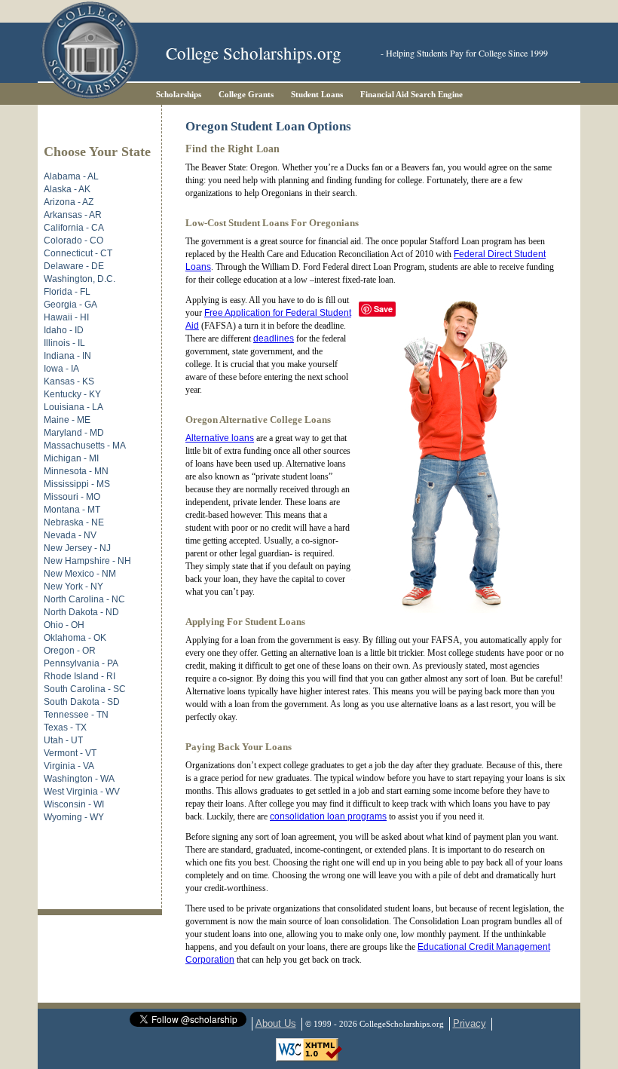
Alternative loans (219, 438)
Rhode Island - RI (79, 676)
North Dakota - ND (81, 612)
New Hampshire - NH (87, 561)
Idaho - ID (64, 330)
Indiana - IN (67, 356)
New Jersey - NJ (77, 548)
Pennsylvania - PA (81, 663)
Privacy (469, 1023)
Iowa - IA (61, 368)
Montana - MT (72, 509)
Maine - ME (67, 420)
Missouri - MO (72, 497)
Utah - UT (63, 740)
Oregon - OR (70, 650)
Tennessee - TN (76, 714)
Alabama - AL (71, 176)
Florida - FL (67, 291)
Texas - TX (65, 727)
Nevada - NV (70, 535)
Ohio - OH (64, 625)
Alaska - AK (67, 189)
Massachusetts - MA (85, 445)
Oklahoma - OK (75, 638)
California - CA (74, 227)
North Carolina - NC (84, 599)
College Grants (246, 94)
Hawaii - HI (66, 317)
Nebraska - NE (74, 522)
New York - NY (73, 586)
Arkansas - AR (73, 215)
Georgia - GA (70, 304)
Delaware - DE (74, 266)
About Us (275, 1023)
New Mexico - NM (80, 573)
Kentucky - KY (72, 394)
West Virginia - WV (82, 791)
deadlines (273, 338)
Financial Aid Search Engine (411, 94)
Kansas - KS (69, 381)
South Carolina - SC (85, 689)
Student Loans (317, 94)
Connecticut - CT (78, 253)
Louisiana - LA (73, 407)
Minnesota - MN (76, 471)
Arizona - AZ (68, 202)
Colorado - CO (73, 240)
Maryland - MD (74, 432)
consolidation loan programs (328, 816)
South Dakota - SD (82, 702)
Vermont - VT (70, 753)
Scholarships (178, 94)
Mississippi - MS (77, 484)
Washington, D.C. (79, 279)
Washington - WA (79, 778)
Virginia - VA (69, 766)
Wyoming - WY (74, 817)
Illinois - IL (64, 343)
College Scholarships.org (253, 53)
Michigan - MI (71, 458)
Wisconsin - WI (74, 804)
